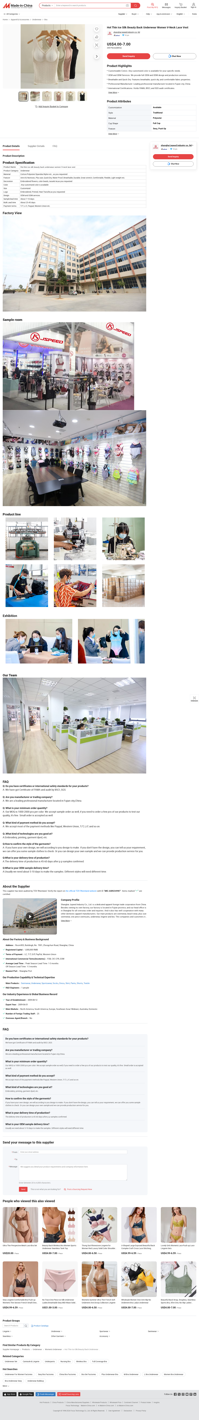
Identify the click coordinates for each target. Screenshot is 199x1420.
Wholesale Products (99, 1402)
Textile (87, 983)
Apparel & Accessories (20, 19)
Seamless (7, 1336)
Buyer (134, 14)
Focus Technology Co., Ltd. (81, 1411)
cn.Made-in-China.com (125, 1405)
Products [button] (46, 5)
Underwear (36, 19)
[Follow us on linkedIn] (194, 1394)
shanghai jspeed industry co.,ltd (126, 32)
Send (23, 1189)
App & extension (163, 14)
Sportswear (47, 983)
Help (148, 14)
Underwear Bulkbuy (35, 1381)
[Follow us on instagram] (183, 1394)
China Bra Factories (67, 1374)
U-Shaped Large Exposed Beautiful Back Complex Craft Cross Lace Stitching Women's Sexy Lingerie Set (138, 1248)
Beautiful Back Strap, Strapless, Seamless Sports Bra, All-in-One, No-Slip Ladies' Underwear (178, 1302)
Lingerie (6, 1331)
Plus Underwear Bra (110, 1374)
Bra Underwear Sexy (13, 1381)
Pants (73, 983)
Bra (45, 19)
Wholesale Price (115, 1402)
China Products (58, 1402)
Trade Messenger (45, 1394)
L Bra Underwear (151, 1374)
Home (5, 19)
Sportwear (104, 1331)
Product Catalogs (40, 1325)
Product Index (146, 1402)
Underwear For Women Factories (18, 1374)
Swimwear (25, 983)
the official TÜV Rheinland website (81, 890)
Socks (55, 983)
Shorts (80, 983)
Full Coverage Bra (99, 1361)
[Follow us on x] (179, 1394)
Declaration (128, 1411)
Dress (62, 983)
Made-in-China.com (88, 1405)
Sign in (193, 7)
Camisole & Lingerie (31, 1361)
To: (16, 1159)
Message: (14, 1166)
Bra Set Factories (88, 1374)
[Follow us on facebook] (175, 1394)
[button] (127, 5)
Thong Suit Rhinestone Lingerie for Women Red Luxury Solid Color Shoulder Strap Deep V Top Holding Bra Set (98, 1248)
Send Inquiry (129, 56)
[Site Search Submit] (135, 5)
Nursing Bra (66, 1361)
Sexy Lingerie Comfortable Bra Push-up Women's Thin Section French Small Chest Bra (20, 1302)
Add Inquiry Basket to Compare (53, 106)
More (5, 1386)
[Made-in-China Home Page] (17, 5)
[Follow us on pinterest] (191, 1394)
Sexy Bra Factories (46, 1374)
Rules (194, 14)
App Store (9, 1394)
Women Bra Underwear (173, 1374)
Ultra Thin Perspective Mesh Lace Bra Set (20, 1245)
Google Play (26, 1394)
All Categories (12, 14)
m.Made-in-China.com (106, 1405)
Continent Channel (131, 1402)
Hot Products (44, 1402)
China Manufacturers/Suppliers (77, 1402)
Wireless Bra (81, 1361)
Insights (156, 1402)
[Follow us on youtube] (187, 1394)
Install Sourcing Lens (70, 1394)
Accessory (104, 1336)
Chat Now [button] (176, 56)
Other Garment (57, 1336)
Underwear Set (11, 1361)
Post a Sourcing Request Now (78, 1189)
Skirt (68, 983)
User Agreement (114, 1411)
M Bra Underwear (131, 1374)
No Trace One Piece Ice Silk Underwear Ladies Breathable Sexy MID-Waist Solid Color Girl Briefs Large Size (58, 1302)
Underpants (50, 1361)
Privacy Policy (141, 1411)
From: (15, 1152)
